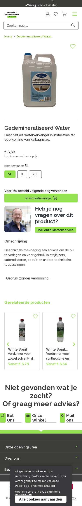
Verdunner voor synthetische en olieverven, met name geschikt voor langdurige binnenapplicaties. (59, 356)
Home (8, 36)
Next (74, 344)
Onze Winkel (39, 417)
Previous (7, 344)
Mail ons (70, 417)
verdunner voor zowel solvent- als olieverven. (21, 356)
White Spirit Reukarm (55, 349)
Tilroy (72, 498)
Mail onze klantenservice (56, 230)
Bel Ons (10, 417)
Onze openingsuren (20, 447)
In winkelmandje (38, 198)
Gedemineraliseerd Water (34, 36)
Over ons (11, 458)
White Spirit (17, 349)
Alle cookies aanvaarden (40, 499)
